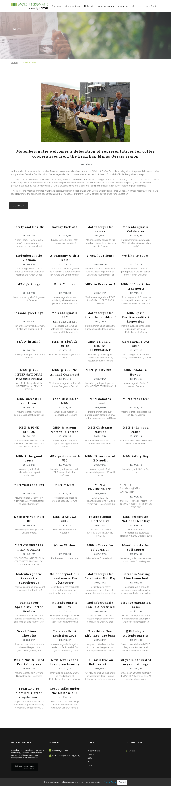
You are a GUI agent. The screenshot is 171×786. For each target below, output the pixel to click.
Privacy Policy (110, 782)
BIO (89, 762)
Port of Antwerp (94, 751)
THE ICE (91, 754)
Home (14, 62)
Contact (136, 6)
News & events (106, 6)
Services (56, 6)
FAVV (90, 765)
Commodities (72, 6)
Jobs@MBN (151, 6)
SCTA (90, 758)
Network (88, 6)
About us (123, 6)
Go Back (18, 205)
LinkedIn (132, 751)
